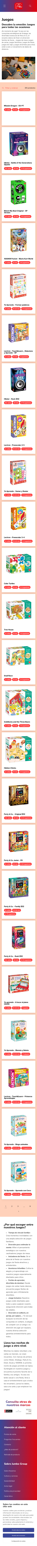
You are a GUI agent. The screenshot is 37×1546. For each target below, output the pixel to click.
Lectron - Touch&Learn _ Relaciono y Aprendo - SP (18, 352)
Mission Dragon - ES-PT (14, 106)
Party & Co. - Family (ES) (14, 906)
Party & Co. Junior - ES (13, 860)
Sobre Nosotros (10, 1471)
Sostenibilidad (9, 1481)
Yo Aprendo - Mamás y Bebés (16, 1050)
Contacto (7, 1444)
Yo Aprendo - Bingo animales (16, 1144)
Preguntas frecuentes (12, 1439)
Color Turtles (9, 583)
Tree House (8, 630)
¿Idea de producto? (11, 1449)
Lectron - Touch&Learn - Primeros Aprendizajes (18, 1097)
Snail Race (8, 676)
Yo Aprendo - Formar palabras (16, 305)
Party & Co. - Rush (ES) (13, 956)
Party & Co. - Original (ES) (14, 814)
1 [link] (5, 1206)
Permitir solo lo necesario (18, 1535)
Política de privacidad (12, 1491)
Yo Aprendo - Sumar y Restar (16, 491)
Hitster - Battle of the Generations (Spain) (18, 164)
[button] (4, 5)
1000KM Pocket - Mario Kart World (18, 259)
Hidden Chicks (10, 768)
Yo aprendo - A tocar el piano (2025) (16, 1003)
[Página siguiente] (18, 1211)
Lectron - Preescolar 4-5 (14, 445)
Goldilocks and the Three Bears (17, 722)
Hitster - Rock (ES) (11, 399)
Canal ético (8, 1496)
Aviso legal (8, 1486)
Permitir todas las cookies (18, 1530)
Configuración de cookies (18, 1541)
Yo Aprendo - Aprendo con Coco (17, 1191)
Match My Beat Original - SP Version (15, 212)
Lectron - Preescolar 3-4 (14, 537)
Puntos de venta (10, 1434)
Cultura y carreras (11, 1476)
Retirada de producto (12, 1455)
